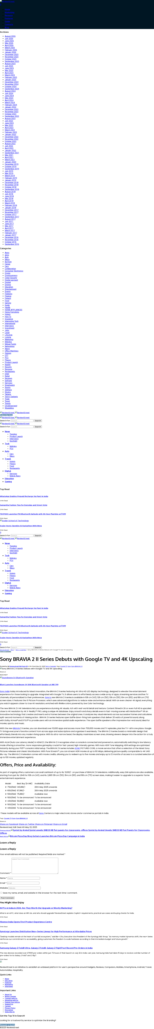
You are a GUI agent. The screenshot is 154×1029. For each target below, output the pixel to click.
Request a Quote (7, 1025)
